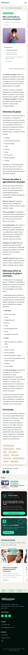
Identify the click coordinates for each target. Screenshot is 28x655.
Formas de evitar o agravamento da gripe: (11, 53)
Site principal (4, 635)
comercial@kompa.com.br (7, 627)
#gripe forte (6, 455)
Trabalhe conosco (5, 638)
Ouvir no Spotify (15, 513)
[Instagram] (2, 616)
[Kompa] (5, 3)
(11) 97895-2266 (5, 624)
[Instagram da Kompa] (7, 471)
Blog (2, 641)
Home (2, 8)
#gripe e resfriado (13, 452)
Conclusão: (9, 61)
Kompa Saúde (14, 481)
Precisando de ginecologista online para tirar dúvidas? (17, 485)
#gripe (5, 452)
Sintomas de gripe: (11, 50)
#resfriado (6, 461)
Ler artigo (5, 580)
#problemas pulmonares (18, 458)
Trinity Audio (16, 68)
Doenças (12, 549)
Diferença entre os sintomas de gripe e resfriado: (14, 57)
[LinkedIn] (6, 616)
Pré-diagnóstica (8, 13)
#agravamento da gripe (9, 445)
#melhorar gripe (14, 455)
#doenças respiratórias (9, 449)
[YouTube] (9, 616)
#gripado (18, 449)
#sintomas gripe (14, 461)
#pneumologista (7, 458)
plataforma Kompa (12, 427)
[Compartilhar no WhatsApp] (3, 471)
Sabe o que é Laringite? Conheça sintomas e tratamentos (10, 569)
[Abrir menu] (25, 2)
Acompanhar (7, 532)
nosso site (10, 430)
